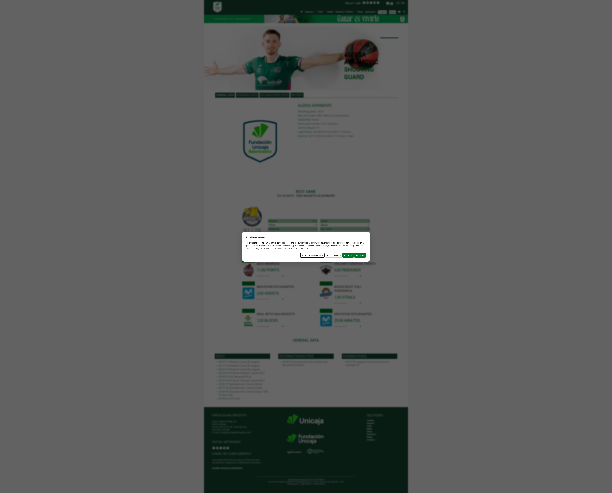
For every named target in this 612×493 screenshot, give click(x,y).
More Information (312, 255)
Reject (348, 255)
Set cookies (333, 255)
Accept (360, 255)
